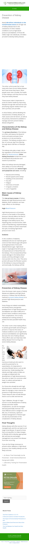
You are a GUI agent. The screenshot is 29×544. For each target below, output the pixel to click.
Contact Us (18, 541)
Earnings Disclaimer (16, 542)
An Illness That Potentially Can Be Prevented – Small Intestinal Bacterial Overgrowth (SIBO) (14, 457)
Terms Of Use (12, 541)
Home (2, 541)
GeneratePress (17, 536)
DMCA (10, 542)
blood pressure (13, 154)
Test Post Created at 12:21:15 (10, 514)
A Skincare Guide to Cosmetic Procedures (14, 516)
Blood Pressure (10, 208)
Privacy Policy (7, 541)
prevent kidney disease (16, 297)
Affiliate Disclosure (24, 541)
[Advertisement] (14, 54)
